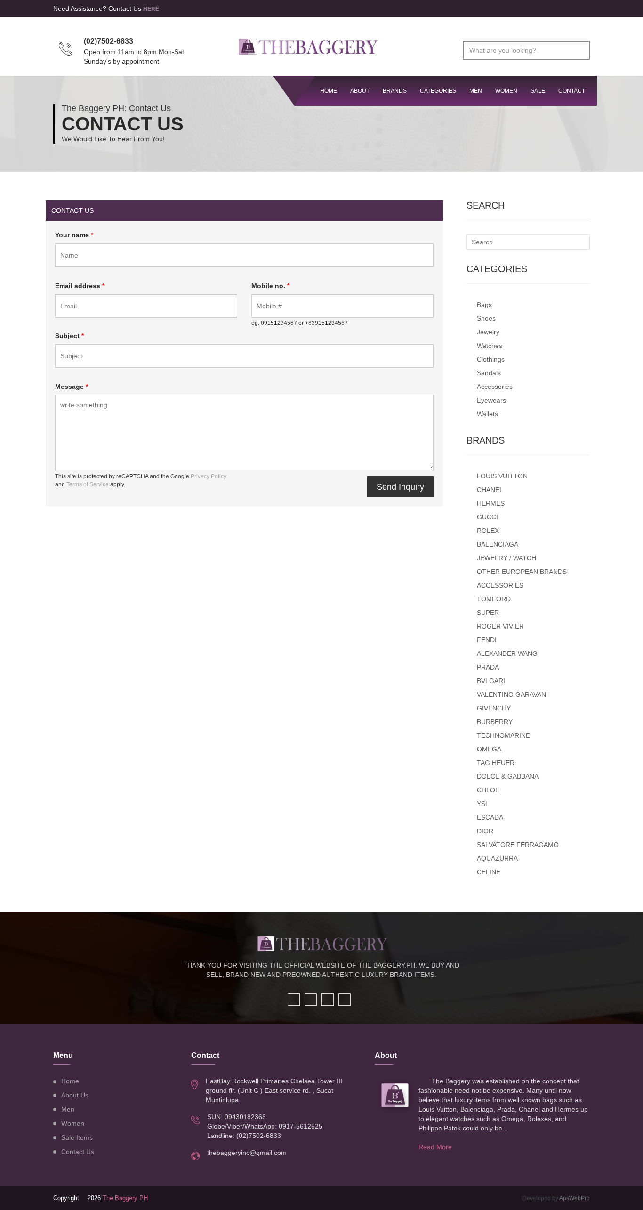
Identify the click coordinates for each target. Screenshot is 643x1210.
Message (71, 386)
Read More (435, 1147)
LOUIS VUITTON (502, 476)
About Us (74, 1095)
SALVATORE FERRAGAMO (518, 844)
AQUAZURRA (497, 858)
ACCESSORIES (500, 585)
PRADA (488, 667)
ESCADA (490, 817)
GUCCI (487, 517)
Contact (571, 91)
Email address (79, 286)
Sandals (489, 373)
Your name (74, 235)
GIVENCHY (494, 708)
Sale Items (77, 1137)
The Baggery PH (125, 1198)
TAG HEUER (495, 762)
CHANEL (490, 489)
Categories (438, 91)
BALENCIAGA (497, 544)
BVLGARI (491, 681)
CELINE (488, 872)
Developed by (556, 1198)
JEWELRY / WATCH (506, 558)
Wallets (487, 414)
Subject (69, 335)
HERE (151, 9)
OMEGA (489, 749)
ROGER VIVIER (500, 626)
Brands (395, 91)
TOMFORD (494, 599)
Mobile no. (270, 286)
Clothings (491, 359)
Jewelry (488, 332)
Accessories (495, 386)
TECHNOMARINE (503, 735)
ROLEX (488, 530)
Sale (537, 91)
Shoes (486, 318)
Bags (484, 304)
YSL (483, 803)
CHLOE (488, 790)
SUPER (488, 612)
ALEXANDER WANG (507, 653)
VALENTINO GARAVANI (512, 694)
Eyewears (491, 400)
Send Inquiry (400, 487)
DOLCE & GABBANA (508, 776)
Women (506, 91)
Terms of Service (87, 484)
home (328, 91)
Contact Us (77, 1151)
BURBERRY (495, 722)
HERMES (491, 503)
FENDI (487, 640)
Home (70, 1081)
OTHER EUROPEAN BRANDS (522, 571)
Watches (489, 345)
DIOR (485, 831)
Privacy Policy (208, 476)
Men (475, 91)
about (360, 91)
